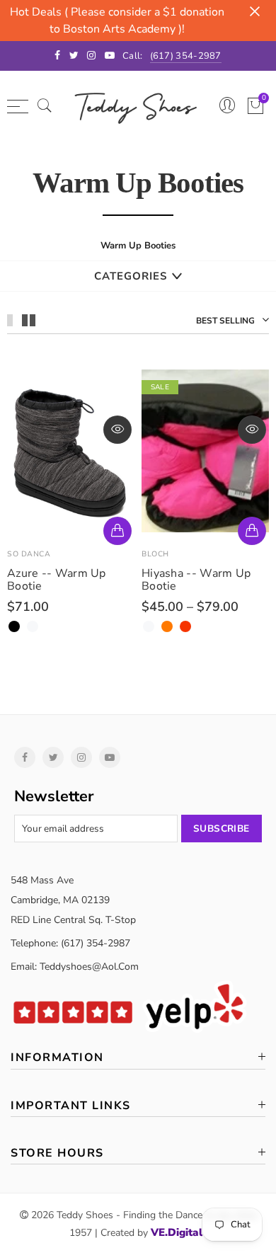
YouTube (109, 757)
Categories (130, 276)
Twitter (53, 757)
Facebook (24, 757)
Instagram (81, 757)
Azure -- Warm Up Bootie (56, 579)
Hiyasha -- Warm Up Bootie (196, 579)
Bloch (155, 554)
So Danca (28, 554)
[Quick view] (117, 430)
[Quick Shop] (117, 531)
